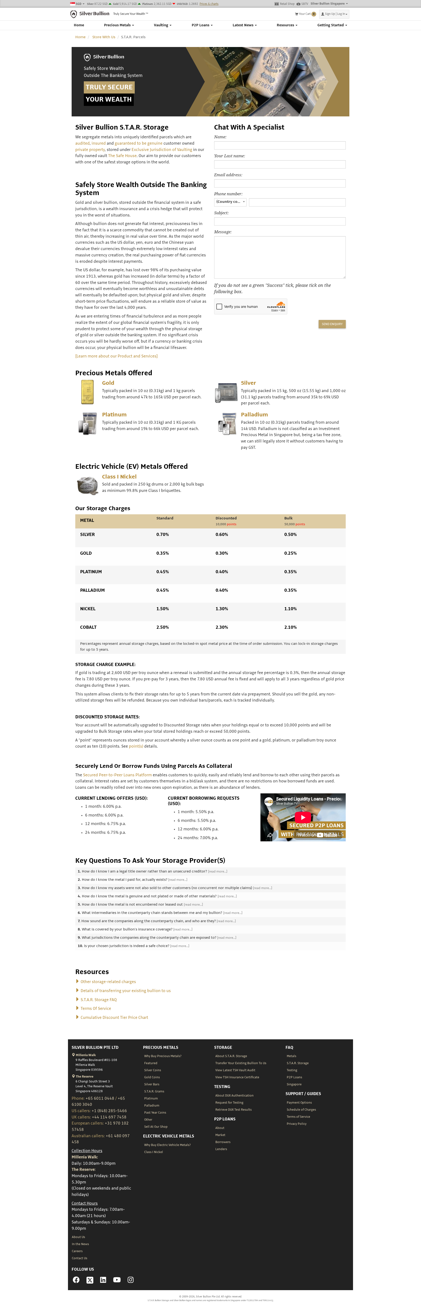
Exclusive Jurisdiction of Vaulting (162, 150)
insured (99, 143)
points (231, 524)
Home (79, 25)
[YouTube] (117, 1281)
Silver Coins (152, 1070)
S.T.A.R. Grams (154, 1091)
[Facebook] (76, 1281)
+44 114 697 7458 (109, 1117)
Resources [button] (286, 25)
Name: (220, 136)
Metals (291, 1056)
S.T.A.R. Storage (298, 1063)
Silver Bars (151, 1084)
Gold (108, 383)
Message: (223, 231)
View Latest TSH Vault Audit (235, 1070)
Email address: (228, 174)
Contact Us (79, 1258)
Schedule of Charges (301, 1109)
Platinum (114, 415)
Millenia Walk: (85, 1157)
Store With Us (103, 37)
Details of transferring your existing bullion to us (125, 991)
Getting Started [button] (331, 25)
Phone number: (228, 193)
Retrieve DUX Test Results (233, 1109)
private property (90, 150)
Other (148, 1119)
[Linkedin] (103, 1281)
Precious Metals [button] (118, 25)
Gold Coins (152, 1077)
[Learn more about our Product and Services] (116, 356)
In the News (80, 1244)
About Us (78, 1237)
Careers (77, 1251)
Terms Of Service (95, 1008)
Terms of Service (298, 1116)
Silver (248, 383)
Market (220, 1135)
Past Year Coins (155, 1112)
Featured (150, 1063)
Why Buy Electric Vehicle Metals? (167, 1145)
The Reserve (84, 1076)
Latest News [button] (243, 25)
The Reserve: (84, 1169)
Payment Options (299, 1102)
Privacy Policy (296, 1124)
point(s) (136, 746)
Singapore (294, 1084)
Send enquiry (332, 324)
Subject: (221, 212)
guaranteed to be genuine (139, 143)
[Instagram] (131, 1281)
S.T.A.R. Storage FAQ (98, 1000)
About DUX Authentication (234, 1095)
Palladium (254, 415)
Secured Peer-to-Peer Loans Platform (117, 775)
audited (82, 143)
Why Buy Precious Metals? (163, 1056)
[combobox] (230, 202)
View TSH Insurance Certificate (237, 1077)
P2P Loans (294, 1077)
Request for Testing (229, 1102)
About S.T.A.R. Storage (231, 1056)
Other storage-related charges (108, 982)
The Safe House (122, 156)
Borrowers (222, 1142)
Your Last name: (229, 155)
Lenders (221, 1149)
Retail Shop (287, 4)
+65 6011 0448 (100, 1098)
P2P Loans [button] (201, 25)
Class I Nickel (119, 477)
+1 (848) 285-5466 (109, 1111)
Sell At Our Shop (156, 1126)
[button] (334, 14)
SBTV (304, 4)
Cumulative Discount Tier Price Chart (114, 1017)
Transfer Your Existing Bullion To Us (240, 1063)
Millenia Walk (85, 1055)
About (219, 1128)
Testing (292, 1070)
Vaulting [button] (161, 25)
